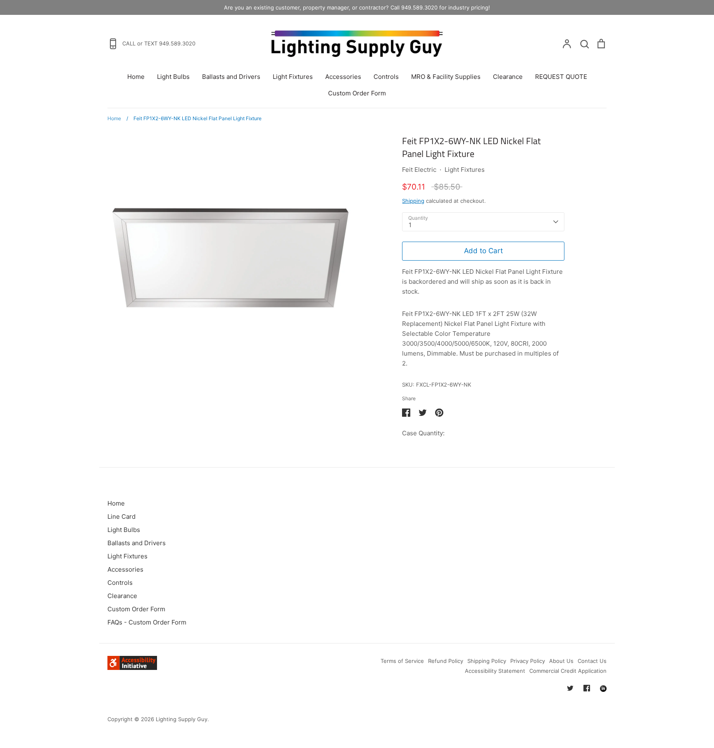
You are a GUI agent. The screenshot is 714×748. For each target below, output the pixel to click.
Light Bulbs (173, 77)
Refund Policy (445, 661)
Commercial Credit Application (568, 670)
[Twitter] (570, 688)
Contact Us (592, 661)
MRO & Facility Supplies (446, 77)
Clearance (508, 77)
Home (136, 77)
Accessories (343, 77)
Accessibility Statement (495, 670)
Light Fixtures (293, 77)
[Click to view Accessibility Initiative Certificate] (132, 668)
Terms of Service (402, 661)
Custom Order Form (357, 93)
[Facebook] (586, 688)
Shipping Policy (486, 661)
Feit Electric (419, 169)
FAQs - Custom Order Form (146, 622)
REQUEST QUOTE (561, 77)
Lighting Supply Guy (181, 719)
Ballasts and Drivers (231, 77)
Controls (386, 77)
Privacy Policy (527, 661)
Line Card (121, 516)
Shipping (413, 200)
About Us (561, 661)
